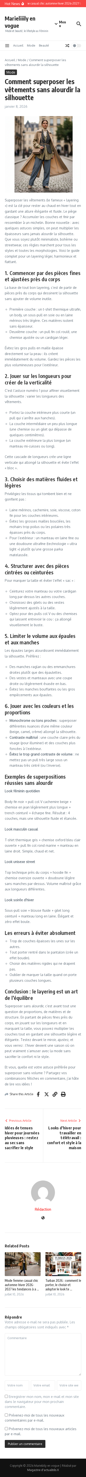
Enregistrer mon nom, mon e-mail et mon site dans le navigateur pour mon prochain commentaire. (42, 1402)
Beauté (44, 45)
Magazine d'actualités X (43, 1470)
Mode (31, 45)
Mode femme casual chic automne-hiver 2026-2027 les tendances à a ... (22, 1284)
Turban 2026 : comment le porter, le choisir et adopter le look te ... (63, 1284)
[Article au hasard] (67, 46)
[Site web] (43, 1218)
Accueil (18, 45)
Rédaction (43, 1209)
